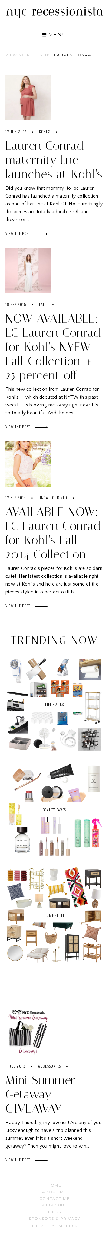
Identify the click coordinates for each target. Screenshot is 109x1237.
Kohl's (44, 131)
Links (54, 1212)
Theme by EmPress (54, 1225)
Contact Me (54, 1198)
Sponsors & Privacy (54, 1218)
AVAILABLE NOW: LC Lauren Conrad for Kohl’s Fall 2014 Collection (53, 533)
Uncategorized (53, 497)
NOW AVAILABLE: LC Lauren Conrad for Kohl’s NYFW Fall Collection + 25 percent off (53, 346)
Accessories (49, 1065)
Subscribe (54, 1205)
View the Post (18, 233)
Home (54, 1185)
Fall (43, 304)
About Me (54, 1192)
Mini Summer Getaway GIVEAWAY (40, 1094)
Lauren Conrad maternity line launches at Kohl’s (53, 160)
